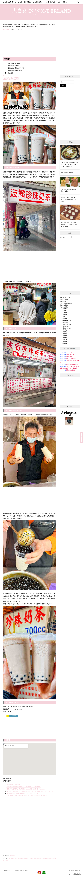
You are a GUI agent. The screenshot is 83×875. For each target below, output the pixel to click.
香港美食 (65, 343)
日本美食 (65, 332)
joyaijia (13, 29)
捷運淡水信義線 (67, 328)
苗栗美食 (65, 339)
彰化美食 (65, 318)
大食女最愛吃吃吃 (49, 2)
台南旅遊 (65, 310)
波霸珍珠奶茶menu (46, 858)
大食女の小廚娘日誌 (24, 2)
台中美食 (65, 309)
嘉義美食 (65, 314)
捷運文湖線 (65, 322)
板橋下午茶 (18, 858)
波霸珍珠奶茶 (11, 78)
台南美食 (65, 312)
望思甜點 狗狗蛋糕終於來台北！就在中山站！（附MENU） (23, 787)
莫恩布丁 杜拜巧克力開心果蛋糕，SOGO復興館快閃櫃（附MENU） (25, 789)
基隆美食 (63, 301)
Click (81, 437)
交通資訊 (10, 73)
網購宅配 (65, 337)
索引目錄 (7, 59)
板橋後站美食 (24, 858)
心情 (59, 2)
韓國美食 (65, 341)
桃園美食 (65, 335)
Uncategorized (64, 299)
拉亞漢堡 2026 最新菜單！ (13, 784)
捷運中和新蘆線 (67, 320)
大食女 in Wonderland (41, 11)
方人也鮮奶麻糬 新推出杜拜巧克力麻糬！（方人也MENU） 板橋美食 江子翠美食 (29, 791)
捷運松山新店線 (67, 324)
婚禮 (64, 316)
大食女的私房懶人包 (9, 2)
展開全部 (62, 297)
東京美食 (65, 333)
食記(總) (65, 2)
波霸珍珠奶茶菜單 (13, 66)
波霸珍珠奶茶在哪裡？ (14, 63)
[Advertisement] (29, 44)
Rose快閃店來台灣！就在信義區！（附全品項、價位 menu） (23, 793)
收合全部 (67, 297)
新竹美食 (65, 330)
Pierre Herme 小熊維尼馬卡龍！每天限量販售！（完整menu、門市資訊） (27, 795)
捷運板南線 (6, 29)
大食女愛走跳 (37, 2)
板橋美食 (31, 858)
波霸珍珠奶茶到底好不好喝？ (17, 68)
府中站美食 (11, 858)
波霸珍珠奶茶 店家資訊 (15, 70)
